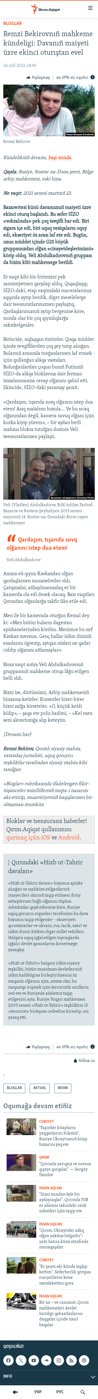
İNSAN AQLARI (50, 1188)
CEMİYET (46, 1122)
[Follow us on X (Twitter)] (21, 1360)
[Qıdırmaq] (83, 1392)
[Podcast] (84, 1360)
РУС (60, 1392)
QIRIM (44, 1158)
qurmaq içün (23, 838)
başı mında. (60, 158)
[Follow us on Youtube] (34, 1360)
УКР (38, 1392)
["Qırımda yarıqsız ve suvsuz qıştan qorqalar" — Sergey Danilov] (21, 1162)
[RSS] (71, 1360)
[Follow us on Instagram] (59, 1360)
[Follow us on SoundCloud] (46, 1360)
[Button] (38, 77)
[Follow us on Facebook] (8, 1360)
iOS (45, 838)
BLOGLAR (12, 23)
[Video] (15, 1392)
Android (68, 838)
